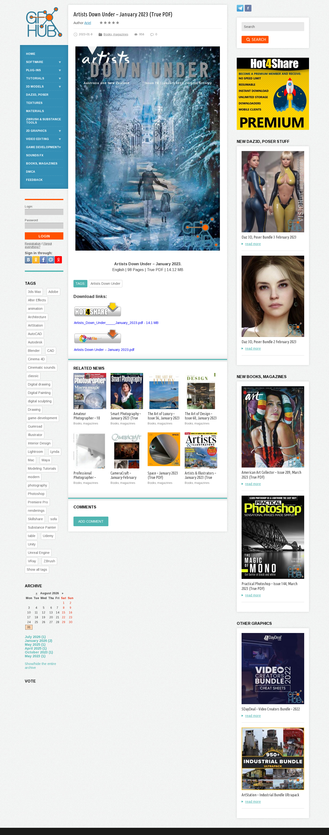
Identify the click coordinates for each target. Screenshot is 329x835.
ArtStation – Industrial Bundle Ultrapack (270, 795)
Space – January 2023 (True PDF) (163, 475)
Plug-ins (33, 70)
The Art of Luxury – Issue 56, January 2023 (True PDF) (164, 417)
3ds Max (34, 292)
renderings (36, 510)
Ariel (87, 23)
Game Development (42, 147)
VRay (32, 561)
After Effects (37, 300)
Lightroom (35, 452)
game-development (42, 418)
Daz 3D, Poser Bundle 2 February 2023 (269, 342)
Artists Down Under (105, 283)
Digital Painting (39, 393)
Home (30, 54)
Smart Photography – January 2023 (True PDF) (126, 417)
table (31, 536)
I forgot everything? (38, 245)
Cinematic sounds (41, 367)
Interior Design (39, 443)
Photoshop (36, 494)
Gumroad (35, 426)
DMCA (30, 171)
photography (37, 485)
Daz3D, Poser (37, 94)
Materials (35, 111)
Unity (32, 544)
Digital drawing (39, 384)
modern (33, 477)
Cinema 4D (36, 359)
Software (34, 62)
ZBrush (49, 561)
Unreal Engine (39, 553)
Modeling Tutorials (42, 468)
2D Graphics (36, 131)
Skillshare (35, 519)
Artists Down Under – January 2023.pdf (104, 350)
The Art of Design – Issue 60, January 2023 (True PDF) (201, 417)
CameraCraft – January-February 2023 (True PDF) (123, 477)
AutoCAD (35, 334)
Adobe (53, 292)
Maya (46, 460)
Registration (33, 243)
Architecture (37, 317)
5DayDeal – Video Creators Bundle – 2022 (271, 709)
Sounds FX (34, 155)
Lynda (54, 452)
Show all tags (37, 569)
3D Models (35, 86)
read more (253, 244)
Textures (34, 103)
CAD (50, 351)
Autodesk (35, 342)
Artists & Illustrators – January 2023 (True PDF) (200, 477)
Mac (31, 460)
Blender (34, 351)
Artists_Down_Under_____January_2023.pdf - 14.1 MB (116, 323)
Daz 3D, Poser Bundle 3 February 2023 (269, 237)
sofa (53, 519)
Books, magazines (116, 34)
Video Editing (37, 139)
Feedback (34, 180)
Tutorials (35, 78)
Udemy (48, 536)
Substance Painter (42, 527)
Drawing (34, 409)
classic (33, 376)
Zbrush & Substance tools (43, 121)
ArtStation (35, 325)
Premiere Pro (38, 502)
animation (35, 308)
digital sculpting (40, 401)
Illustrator (35, 435)
